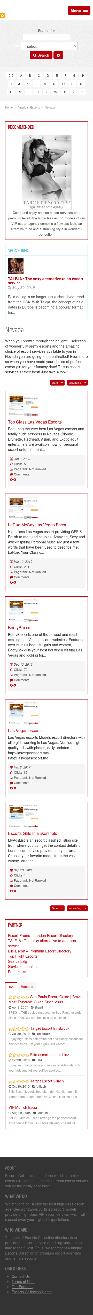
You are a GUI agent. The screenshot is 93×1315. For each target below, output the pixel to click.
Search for (46, 30)
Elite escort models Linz (49, 1054)
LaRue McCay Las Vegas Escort (37, 525)
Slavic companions (23, 966)
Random (27, 986)
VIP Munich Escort (23, 1107)
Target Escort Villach (47, 1080)
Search (42, 55)
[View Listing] (11, 479)
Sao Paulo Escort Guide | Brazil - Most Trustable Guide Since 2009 (46, 999)
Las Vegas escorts (25, 730)
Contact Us (21, 1276)
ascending (75, 382)
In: (18, 45)
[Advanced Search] (58, 55)
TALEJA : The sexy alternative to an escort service (45, 280)
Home (9, 107)
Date (55, 382)
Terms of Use (23, 1281)
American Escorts (29, 107)
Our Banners (22, 1286)
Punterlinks (17, 971)
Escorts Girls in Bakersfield (32, 833)
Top (11, 987)
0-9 (11, 75)
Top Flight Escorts (22, 956)
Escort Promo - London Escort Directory (40, 935)
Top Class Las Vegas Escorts (35, 422)
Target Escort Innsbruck (49, 1028)
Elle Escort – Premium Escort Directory (39, 950)
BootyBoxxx (19, 627)
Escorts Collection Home (32, 1291)
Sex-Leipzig (17, 961)
